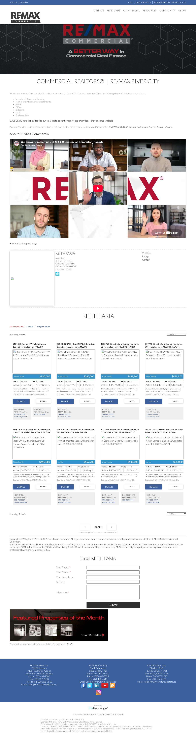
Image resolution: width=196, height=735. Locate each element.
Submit (113, 604)
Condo (30, 326)
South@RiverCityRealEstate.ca (101, 681)
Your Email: (62, 567)
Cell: (57, 263)
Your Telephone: (65, 577)
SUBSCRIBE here (18, 120)
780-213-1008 (39, 414)
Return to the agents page (24, 243)
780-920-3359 (67, 263)
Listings (145, 256)
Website (146, 252)
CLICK (70, 644)
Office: (59, 266)
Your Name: (63, 572)
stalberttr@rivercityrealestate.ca (159, 681)
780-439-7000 (70, 266)
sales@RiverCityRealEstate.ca (43, 684)
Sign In (13, 2)
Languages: (61, 269)
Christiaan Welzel (89, 714)
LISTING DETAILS (21, 401)
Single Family (43, 326)
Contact (146, 259)
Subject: (60, 581)
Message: (62, 592)
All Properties (16, 326)
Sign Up (24, 2)
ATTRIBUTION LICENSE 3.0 (113, 714)
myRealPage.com (98, 708)
